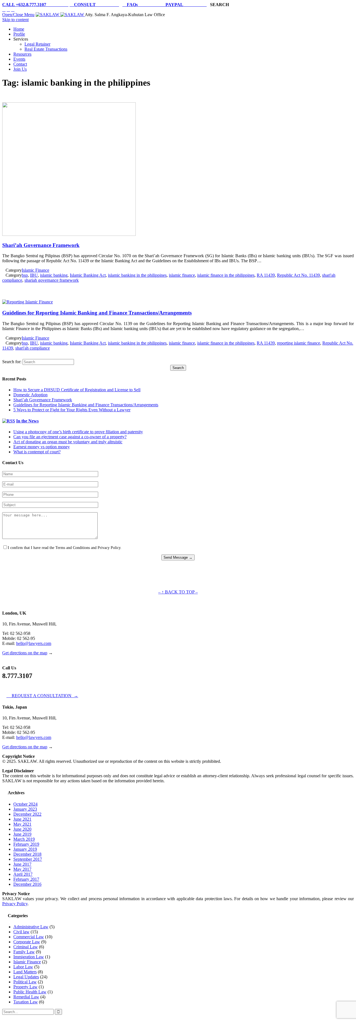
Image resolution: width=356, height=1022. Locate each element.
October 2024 (25, 804)
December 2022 (27, 814)
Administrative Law (30, 926)
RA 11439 (266, 275)
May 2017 (22, 869)
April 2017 (23, 874)
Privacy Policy (15, 903)
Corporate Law (26, 941)
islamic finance (182, 275)
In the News (27, 421)
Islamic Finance (35, 270)
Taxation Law (25, 1001)
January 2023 (25, 809)
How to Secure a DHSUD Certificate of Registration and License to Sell (76, 389)
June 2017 (22, 864)
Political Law (25, 981)
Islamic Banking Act (88, 275)
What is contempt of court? (37, 451)
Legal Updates (26, 976)
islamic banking (54, 275)
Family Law (24, 951)
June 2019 (22, 834)
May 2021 (22, 824)
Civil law (21, 931)
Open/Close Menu (18, 14)
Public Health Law (29, 991)
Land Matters (25, 971)
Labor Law (23, 966)
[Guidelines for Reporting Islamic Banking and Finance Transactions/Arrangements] (27, 302)
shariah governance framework (51, 280)
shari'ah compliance (32, 348)
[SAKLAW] (60, 14)
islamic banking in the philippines (137, 275)
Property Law (25, 986)
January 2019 (25, 849)
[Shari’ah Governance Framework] (69, 234)
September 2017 (27, 859)
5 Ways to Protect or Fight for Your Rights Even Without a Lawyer (71, 409)
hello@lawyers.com (33, 643)
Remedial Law (26, 996)
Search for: (11, 361)
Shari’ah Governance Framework (41, 245)
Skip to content (15, 19)
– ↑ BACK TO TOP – (178, 592)
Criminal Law (25, 946)
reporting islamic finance (298, 343)
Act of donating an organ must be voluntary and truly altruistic (67, 441)
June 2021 (22, 819)
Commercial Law (28, 936)
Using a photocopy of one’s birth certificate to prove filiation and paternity (78, 431)
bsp (25, 275)
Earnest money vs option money (41, 446)
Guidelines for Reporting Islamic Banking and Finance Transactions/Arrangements (97, 313)
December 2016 (27, 884)
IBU (34, 275)
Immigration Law (28, 956)
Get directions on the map (24, 652)
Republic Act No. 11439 (298, 275)
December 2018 (27, 854)
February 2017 (26, 879)
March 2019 (24, 839)
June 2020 (22, 829)
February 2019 (26, 844)
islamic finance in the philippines (225, 275)
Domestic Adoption (30, 394)
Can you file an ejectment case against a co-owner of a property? (70, 436)
